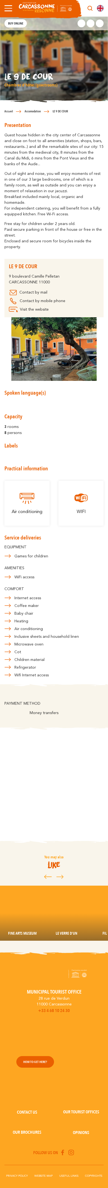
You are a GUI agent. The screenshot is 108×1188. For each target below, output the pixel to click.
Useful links (68, 1176)
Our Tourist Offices (81, 1112)
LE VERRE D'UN (66, 933)
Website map (43, 1176)
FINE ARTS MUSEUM (22, 933)
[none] (100, 8)
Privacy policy (17, 1176)
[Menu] (7, 8)
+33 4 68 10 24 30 (54, 1011)
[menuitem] (100, 8)
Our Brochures (27, 1132)
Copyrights (93, 1176)
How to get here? (35, 1062)
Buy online (15, 23)
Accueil (8, 111)
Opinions (81, 1133)
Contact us (27, 1112)
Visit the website (34, 309)
